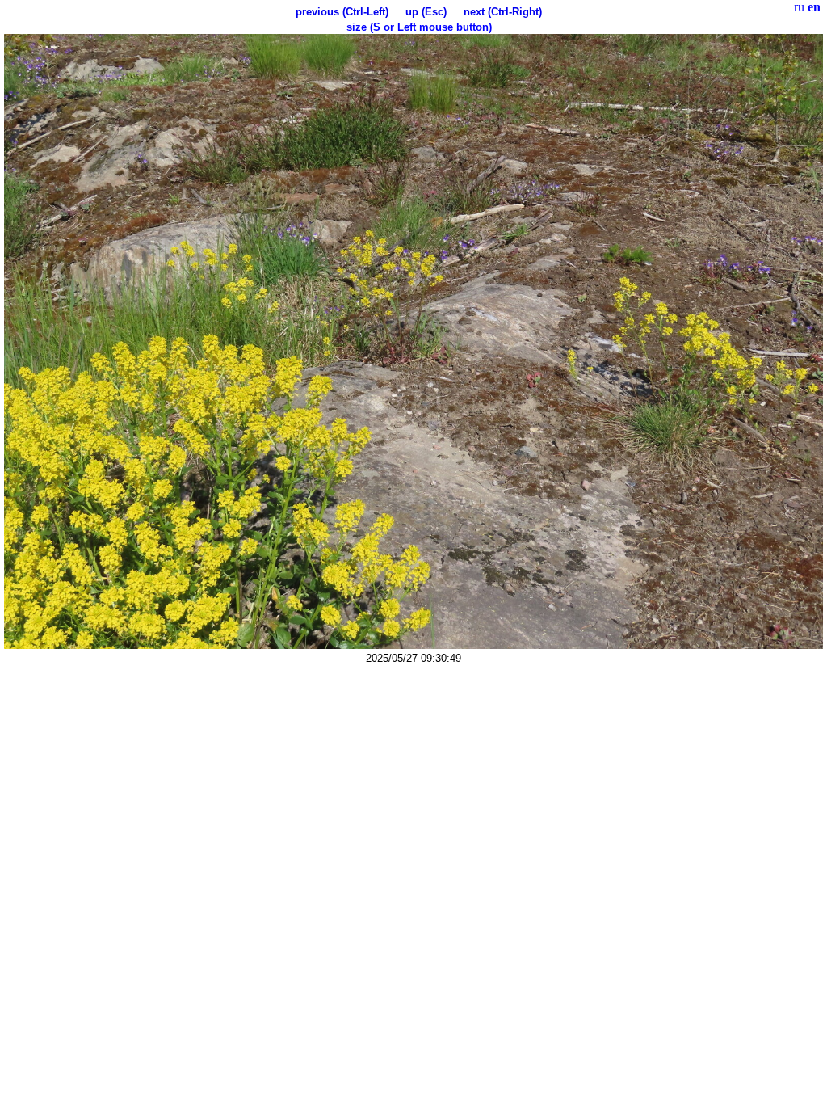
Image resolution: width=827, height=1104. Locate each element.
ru (799, 7)
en (814, 7)
